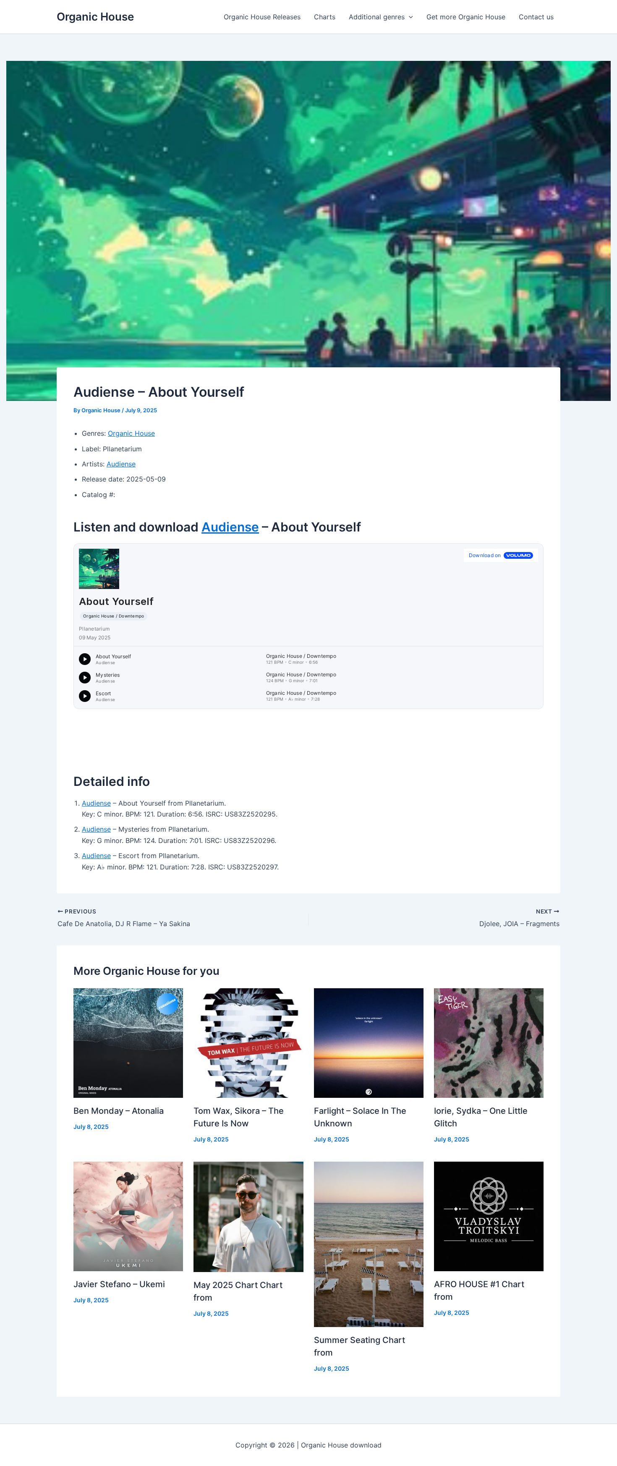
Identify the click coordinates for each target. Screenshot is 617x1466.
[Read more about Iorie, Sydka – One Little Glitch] (489, 1042)
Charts (324, 17)
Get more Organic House (465, 17)
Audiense (121, 464)
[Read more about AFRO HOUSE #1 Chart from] (489, 1216)
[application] (409, 17)
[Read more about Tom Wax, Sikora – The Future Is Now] (248, 1042)
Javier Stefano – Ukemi (119, 1284)
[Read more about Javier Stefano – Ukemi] (128, 1216)
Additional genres (377, 17)
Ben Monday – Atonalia (118, 1111)
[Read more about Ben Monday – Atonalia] (128, 1042)
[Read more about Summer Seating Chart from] (369, 1243)
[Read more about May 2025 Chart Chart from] (248, 1216)
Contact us (536, 17)
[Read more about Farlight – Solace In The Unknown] (369, 1042)
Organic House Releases (262, 17)
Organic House (95, 16)
